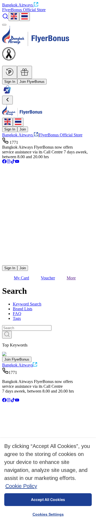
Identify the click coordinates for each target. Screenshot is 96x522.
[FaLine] (5, 262)
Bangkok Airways (17, 5)
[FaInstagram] (8, 162)
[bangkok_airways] (48, 254)
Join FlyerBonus (32, 82)
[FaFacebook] (4, 162)
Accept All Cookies (48, 499)
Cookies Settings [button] (48, 514)
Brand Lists (22, 309)
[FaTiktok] (13, 162)
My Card (21, 278)
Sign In (9, 82)
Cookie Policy (21, 486)
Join (22, 129)
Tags (17, 318)
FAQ (17, 313)
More (71, 278)
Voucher (48, 278)
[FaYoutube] (17, 162)
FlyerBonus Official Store (24, 9)
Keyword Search (27, 304)
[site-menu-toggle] (4, 25)
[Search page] (5, 18)
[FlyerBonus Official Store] (7, 93)
